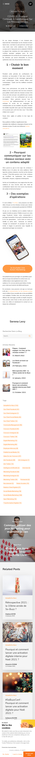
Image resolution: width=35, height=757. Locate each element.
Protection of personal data (9, 747)
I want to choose (17, 754)
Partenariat (25, 479)
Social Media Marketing (12, 491)
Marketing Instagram (11, 475)
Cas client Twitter (10, 421)
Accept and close (29, 754)
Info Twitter (8, 464)
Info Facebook (9, 460)
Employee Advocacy (11, 448)
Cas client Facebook (11, 409)
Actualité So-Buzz (17, 11)
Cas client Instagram (11, 413)
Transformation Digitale (12, 503)
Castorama (6, 101)
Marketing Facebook (11, 472)
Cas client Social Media (12, 417)
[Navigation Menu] (30, 4)
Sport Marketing (10, 499)
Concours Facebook (11, 429)
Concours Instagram (11, 433)
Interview (26, 468)
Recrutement (9, 483)
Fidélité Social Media (11, 452)
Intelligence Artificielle (11, 468)
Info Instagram (23, 460)
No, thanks (6, 754)
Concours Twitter (10, 436)
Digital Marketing (10, 440)
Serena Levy (11, 26)
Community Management (13, 425)
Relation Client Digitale (12, 487)
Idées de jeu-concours (12, 456)
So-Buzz (15, 202)
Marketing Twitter (10, 479)
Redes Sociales (23, 483)
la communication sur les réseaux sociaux (20, 291)
